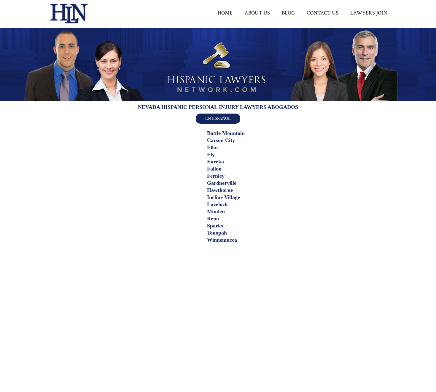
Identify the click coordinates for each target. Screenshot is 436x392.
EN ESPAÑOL (218, 118)
